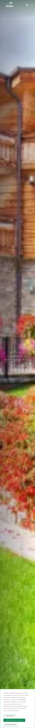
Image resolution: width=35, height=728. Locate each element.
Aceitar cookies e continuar (14, 720)
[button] (32, 5)
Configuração (9, 715)
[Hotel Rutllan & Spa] (9, 5)
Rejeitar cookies (10, 724)
